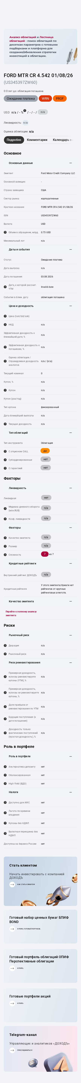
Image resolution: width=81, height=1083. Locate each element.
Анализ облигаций (22, 37)
